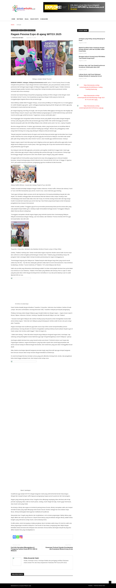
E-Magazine (44, 19)
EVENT (21, 30)
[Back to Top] (110, 582)
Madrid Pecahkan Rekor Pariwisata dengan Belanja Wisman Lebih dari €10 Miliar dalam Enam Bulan (91, 49)
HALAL (27, 19)
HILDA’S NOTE (34, 19)
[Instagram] (20, 536)
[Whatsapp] (17, 536)
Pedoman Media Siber (99, 585)
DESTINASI (20, 19)
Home (13, 19)
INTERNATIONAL (31, 30)
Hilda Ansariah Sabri (17, 37)
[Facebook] (14, 536)
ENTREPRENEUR (14, 30)
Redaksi (90, 585)
